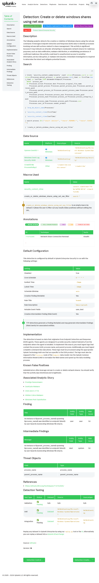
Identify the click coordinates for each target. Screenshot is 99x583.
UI (82, 531)
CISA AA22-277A (32, 391)
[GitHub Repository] (92, 3)
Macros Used (11, 36)
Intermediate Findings (11, 70)
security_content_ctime (33, 189)
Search (9, 29)
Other (47, 166)
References (10, 79)
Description (11, 25)
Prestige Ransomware (33, 382)
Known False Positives (11, 55)
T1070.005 (30, 236)
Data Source (11, 32)
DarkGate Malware (32, 386)
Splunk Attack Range (56, 534)
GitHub (32, 543)
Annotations (11, 40)
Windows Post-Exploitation (35, 399)
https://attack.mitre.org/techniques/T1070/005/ (44, 486)
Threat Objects (12, 75)
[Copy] (88, 67)
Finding (9, 66)
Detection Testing (10, 84)
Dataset (50, 511)
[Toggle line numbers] (91, 67)
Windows (48, 152)
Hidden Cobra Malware (34, 395)
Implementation (12, 50)
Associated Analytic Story (11, 61)
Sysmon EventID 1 (31, 150)
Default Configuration (11, 45)
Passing (40, 504)
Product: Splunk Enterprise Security (44, 30)
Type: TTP (27, 30)
